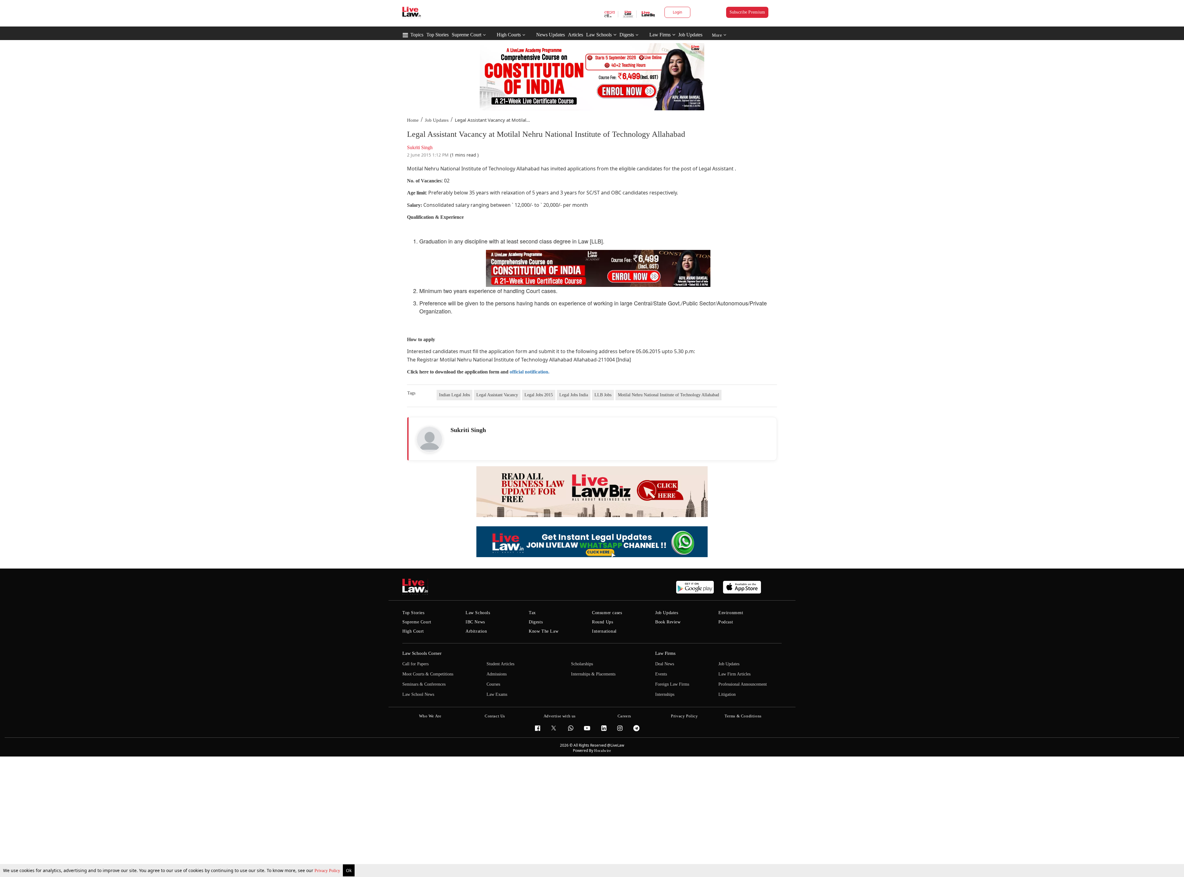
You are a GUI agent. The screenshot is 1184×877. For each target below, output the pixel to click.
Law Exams (497, 694)
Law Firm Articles (734, 674)
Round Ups (602, 622)
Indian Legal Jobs (454, 395)
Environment (730, 612)
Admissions (497, 674)
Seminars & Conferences (424, 684)
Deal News (664, 664)
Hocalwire (602, 751)
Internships (664, 694)
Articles (575, 34)
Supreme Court (466, 34)
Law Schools (599, 34)
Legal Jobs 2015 (538, 395)
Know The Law (543, 631)
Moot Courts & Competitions (427, 674)
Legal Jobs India (573, 395)
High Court (413, 631)
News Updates (550, 34)
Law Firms (660, 34)
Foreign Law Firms (672, 684)
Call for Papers (415, 664)
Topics (416, 34)
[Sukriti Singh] (429, 439)
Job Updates (690, 34)
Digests (626, 34)
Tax (532, 612)
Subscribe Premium (747, 12)
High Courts (509, 34)
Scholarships (582, 664)
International (604, 631)
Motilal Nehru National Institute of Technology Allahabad (668, 395)
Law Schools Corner (422, 653)
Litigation (727, 694)
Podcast (725, 622)
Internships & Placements (593, 674)
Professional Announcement (742, 684)
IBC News (475, 622)
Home (413, 120)
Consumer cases (607, 612)
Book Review (668, 622)
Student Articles (500, 664)
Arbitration (476, 631)
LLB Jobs (602, 395)
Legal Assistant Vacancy (497, 395)
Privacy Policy (327, 870)
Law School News (418, 694)
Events (661, 674)
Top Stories (437, 34)
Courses (493, 684)
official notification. (529, 371)
